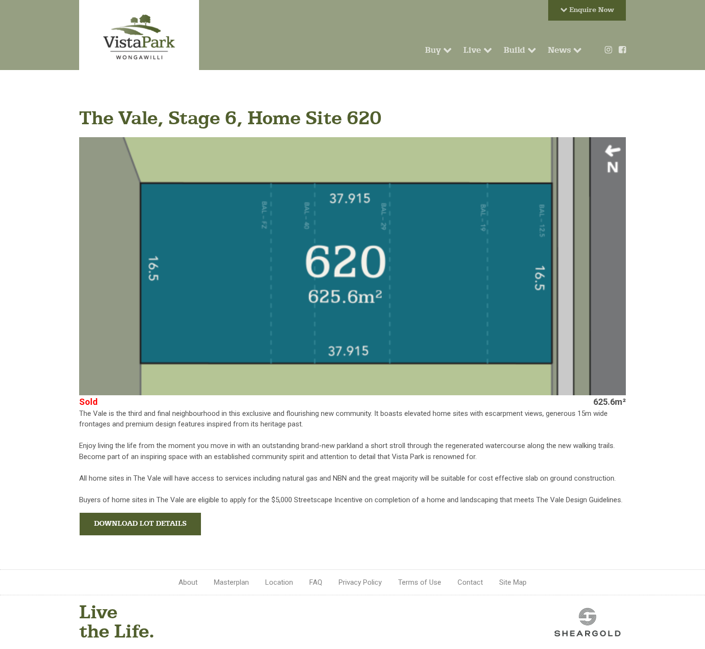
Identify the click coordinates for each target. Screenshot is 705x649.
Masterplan (231, 582)
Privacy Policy (360, 582)
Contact (470, 582)
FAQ (315, 582)
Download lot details (140, 523)
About (188, 582)
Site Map (513, 582)
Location (279, 582)
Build (516, 50)
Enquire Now (590, 10)
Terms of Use (419, 582)
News (560, 50)
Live (473, 50)
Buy (434, 50)
